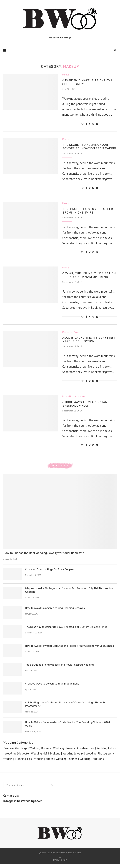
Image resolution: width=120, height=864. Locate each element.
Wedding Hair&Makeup (45, 753)
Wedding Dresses (40, 748)
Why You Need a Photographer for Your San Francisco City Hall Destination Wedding (69, 590)
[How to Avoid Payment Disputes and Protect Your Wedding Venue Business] (12, 650)
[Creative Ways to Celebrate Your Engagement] (12, 688)
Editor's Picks (68, 396)
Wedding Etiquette (17, 753)
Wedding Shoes (43, 759)
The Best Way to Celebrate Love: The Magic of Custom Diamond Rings (66, 626)
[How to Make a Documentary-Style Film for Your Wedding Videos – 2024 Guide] (12, 727)
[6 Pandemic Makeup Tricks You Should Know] (30, 92)
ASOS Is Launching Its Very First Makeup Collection (89, 339)
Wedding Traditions (92, 759)
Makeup (65, 75)
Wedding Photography (100, 753)
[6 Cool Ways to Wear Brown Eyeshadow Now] (30, 413)
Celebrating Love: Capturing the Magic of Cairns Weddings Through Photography (65, 704)
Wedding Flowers (64, 748)
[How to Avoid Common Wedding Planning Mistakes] (12, 612)
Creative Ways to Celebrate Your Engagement (52, 683)
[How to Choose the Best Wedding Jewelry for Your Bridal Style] (60, 511)
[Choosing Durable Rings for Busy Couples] (12, 574)
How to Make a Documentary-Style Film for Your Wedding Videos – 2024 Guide (67, 724)
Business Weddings (15, 748)
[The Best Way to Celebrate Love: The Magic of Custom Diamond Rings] (12, 631)
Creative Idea (85, 748)
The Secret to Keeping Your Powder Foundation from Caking (89, 146)
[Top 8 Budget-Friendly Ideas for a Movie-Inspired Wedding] (12, 669)
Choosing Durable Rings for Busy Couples (49, 569)
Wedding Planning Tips (17, 759)
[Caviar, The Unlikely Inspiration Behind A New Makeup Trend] (30, 284)
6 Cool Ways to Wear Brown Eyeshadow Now (84, 403)
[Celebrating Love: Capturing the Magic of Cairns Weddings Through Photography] (12, 707)
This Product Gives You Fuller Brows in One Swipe (87, 210)
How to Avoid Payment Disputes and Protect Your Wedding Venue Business (69, 645)
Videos (77, 332)
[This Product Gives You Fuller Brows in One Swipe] (30, 220)
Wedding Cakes (106, 748)
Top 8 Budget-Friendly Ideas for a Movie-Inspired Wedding (59, 664)
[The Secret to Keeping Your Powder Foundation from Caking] (30, 156)
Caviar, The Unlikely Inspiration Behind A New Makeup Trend (89, 275)
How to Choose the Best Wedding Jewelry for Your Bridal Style (43, 553)
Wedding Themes (66, 759)
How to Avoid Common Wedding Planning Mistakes (55, 608)
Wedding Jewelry (73, 753)
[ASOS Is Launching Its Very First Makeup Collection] (30, 349)
